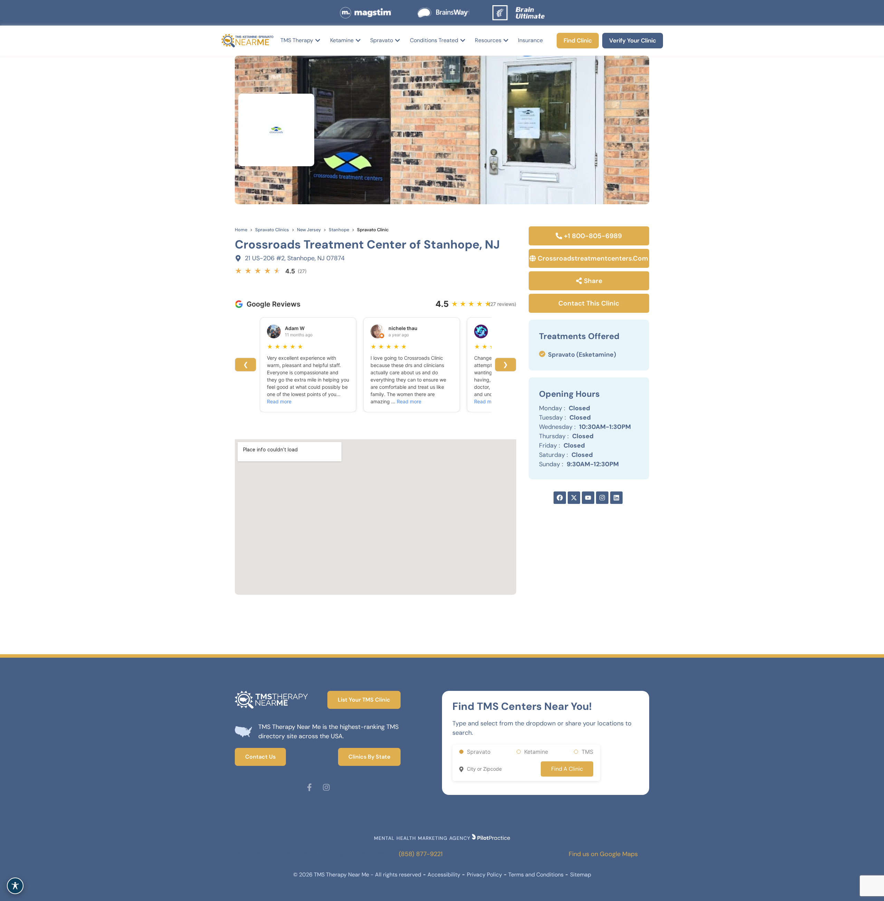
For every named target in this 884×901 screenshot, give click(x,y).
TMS (587, 751)
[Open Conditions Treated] (462, 40)
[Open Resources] (506, 40)
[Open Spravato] (397, 40)
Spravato (479, 751)
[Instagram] (326, 787)
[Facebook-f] (309, 787)
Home (241, 230)
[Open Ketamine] (358, 40)
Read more (279, 401)
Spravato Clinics (272, 230)
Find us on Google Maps (603, 854)
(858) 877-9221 (421, 854)
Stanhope (339, 230)
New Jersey (309, 230)
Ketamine (536, 751)
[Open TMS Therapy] (317, 40)
